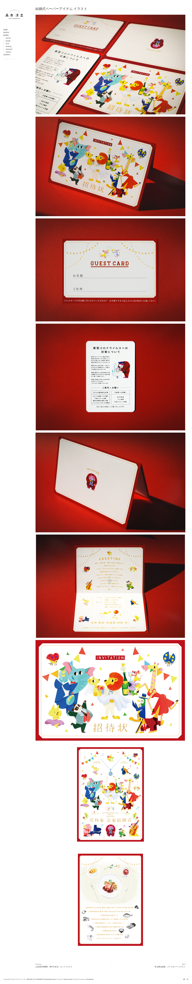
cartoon (8, 52)
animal (8, 38)
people (8, 41)
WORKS (6, 35)
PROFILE (6, 32)
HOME (5, 30)
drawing (8, 46)
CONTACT (6, 55)
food (7, 44)
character (9, 49)
